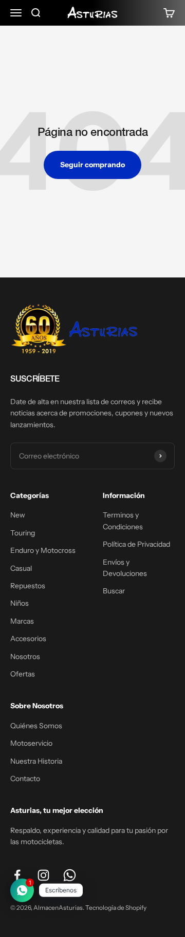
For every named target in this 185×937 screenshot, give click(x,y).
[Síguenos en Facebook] (17, 875)
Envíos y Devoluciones (125, 567)
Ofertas (22, 674)
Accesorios (28, 638)
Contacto (25, 778)
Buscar (114, 590)
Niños (19, 603)
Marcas (22, 621)
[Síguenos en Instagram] (43, 875)
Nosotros (25, 656)
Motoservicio (31, 743)
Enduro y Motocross (43, 550)
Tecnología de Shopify (115, 907)
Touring (22, 532)
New (17, 515)
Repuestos (27, 585)
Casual (21, 568)
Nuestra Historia (36, 761)
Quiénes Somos (36, 725)
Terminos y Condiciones (123, 520)
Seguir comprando (92, 164)
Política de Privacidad (136, 544)
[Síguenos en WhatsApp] (70, 875)
